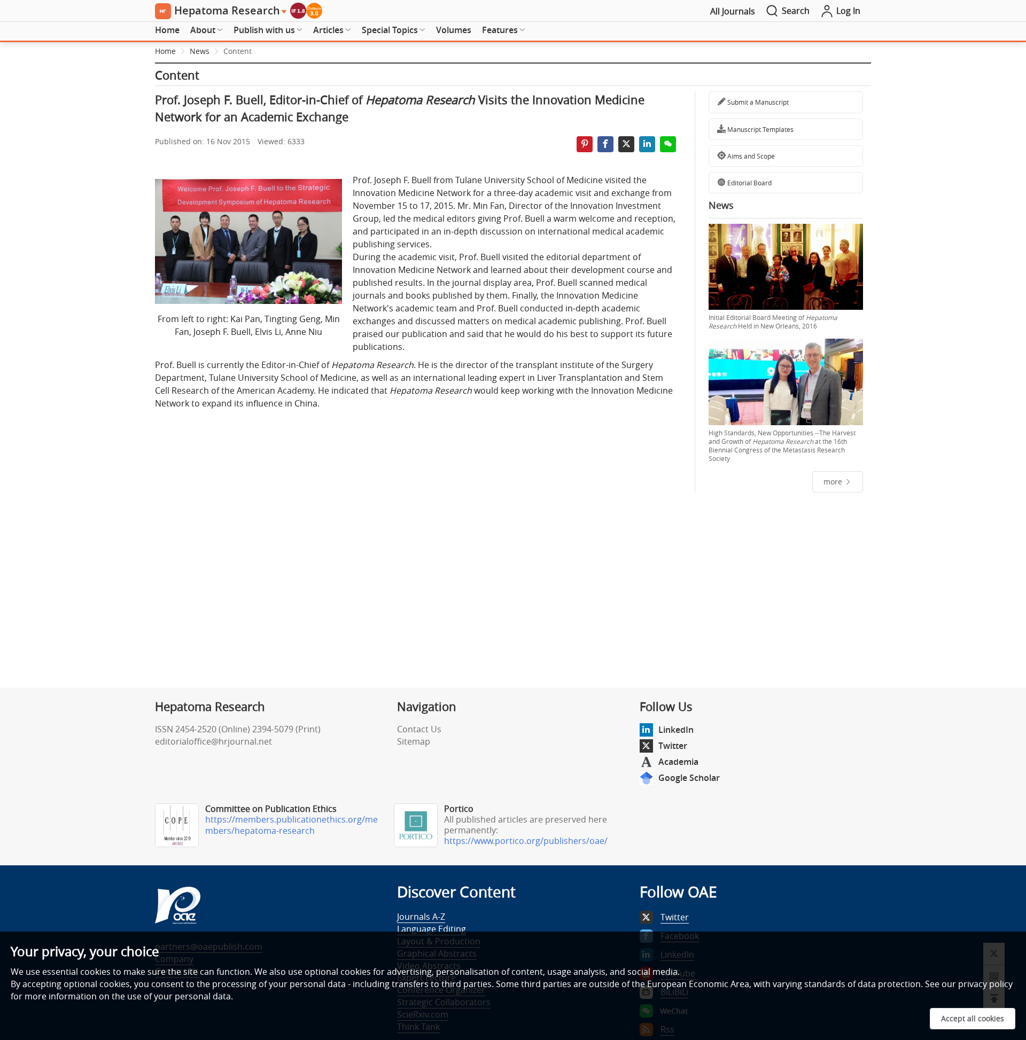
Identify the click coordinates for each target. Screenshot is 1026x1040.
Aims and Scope (750, 156)
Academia (678, 762)
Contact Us (419, 729)
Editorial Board (749, 182)
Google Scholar (689, 778)
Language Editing (431, 929)
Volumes (453, 30)
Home (167, 30)
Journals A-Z (421, 916)
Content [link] (237, 51)
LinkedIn (676, 730)
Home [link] (165, 51)
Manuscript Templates (760, 129)
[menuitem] (167, 30)
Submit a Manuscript (757, 102)
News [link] (199, 51)
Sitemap (413, 741)
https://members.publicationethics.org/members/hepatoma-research (291, 825)
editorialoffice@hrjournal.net (213, 741)
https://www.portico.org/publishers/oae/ (526, 841)
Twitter (672, 746)
